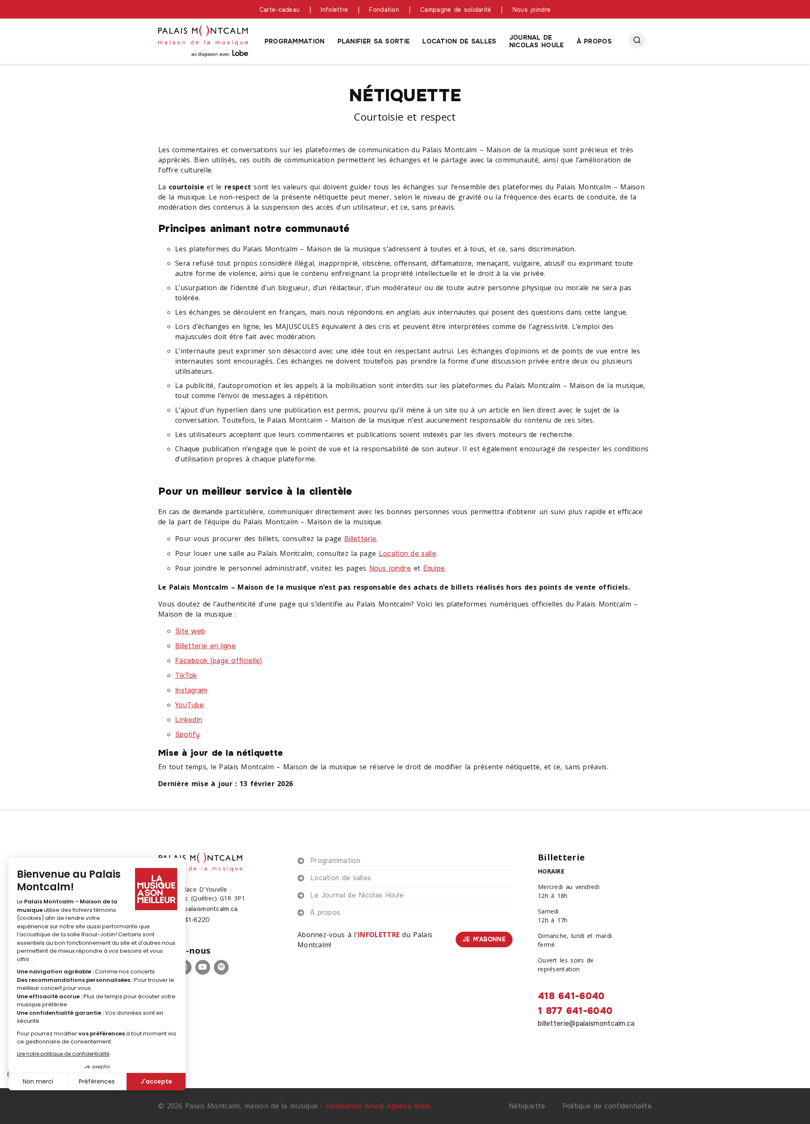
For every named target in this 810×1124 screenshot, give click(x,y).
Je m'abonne (484, 939)
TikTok (186, 675)
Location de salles (459, 41)
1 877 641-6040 (575, 1011)
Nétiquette (527, 1106)
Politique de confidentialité (607, 1106)
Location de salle (407, 553)
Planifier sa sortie (374, 41)
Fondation (384, 9)
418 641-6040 (571, 996)
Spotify (187, 734)
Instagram (191, 690)
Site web (190, 631)
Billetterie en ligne (205, 646)
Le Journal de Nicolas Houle (357, 895)
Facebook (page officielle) (218, 660)
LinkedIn (188, 719)
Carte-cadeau (279, 9)
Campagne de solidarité (455, 9)
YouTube (189, 705)
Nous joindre (532, 9)
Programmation (295, 41)
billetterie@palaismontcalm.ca (586, 1023)
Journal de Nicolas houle (536, 41)
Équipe (434, 568)
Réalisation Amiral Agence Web (377, 1106)
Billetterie (360, 538)
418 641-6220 (188, 920)
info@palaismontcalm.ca (202, 909)
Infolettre (334, 9)
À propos (594, 41)
